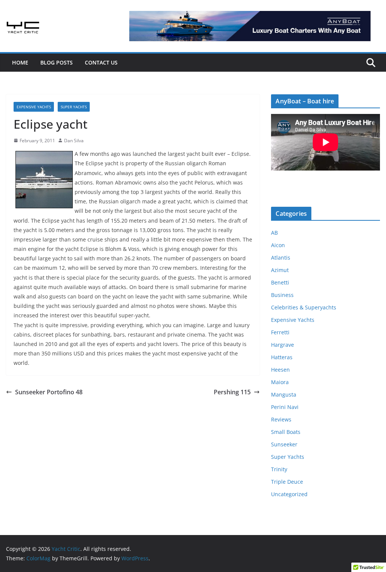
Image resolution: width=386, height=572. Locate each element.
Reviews (281, 419)
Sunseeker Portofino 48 (49, 392)
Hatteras (282, 357)
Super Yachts (74, 106)
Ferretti (280, 332)
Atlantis (280, 257)
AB (274, 232)
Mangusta (283, 394)
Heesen (280, 369)
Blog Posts (56, 62)
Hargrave (282, 344)
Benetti (280, 282)
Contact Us (101, 62)
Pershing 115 (232, 392)
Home (20, 62)
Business (282, 294)
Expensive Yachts (34, 106)
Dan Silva (74, 140)
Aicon (278, 245)
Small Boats (285, 431)
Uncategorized (289, 494)
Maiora (280, 382)
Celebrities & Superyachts (303, 307)
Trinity (279, 469)
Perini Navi (285, 407)
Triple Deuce (287, 481)
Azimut (280, 270)
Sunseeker (284, 444)
